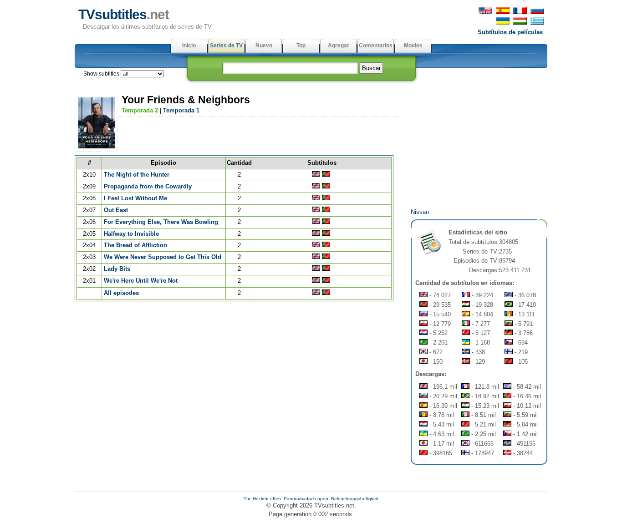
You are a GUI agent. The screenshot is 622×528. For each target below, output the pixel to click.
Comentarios (376, 45)
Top (301, 45)
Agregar (338, 45)
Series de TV (226, 45)
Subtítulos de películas (510, 32)
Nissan (420, 211)
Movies (413, 45)
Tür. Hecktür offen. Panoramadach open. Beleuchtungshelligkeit (311, 498)
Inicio (189, 45)
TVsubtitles (123, 14)
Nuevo (263, 45)
